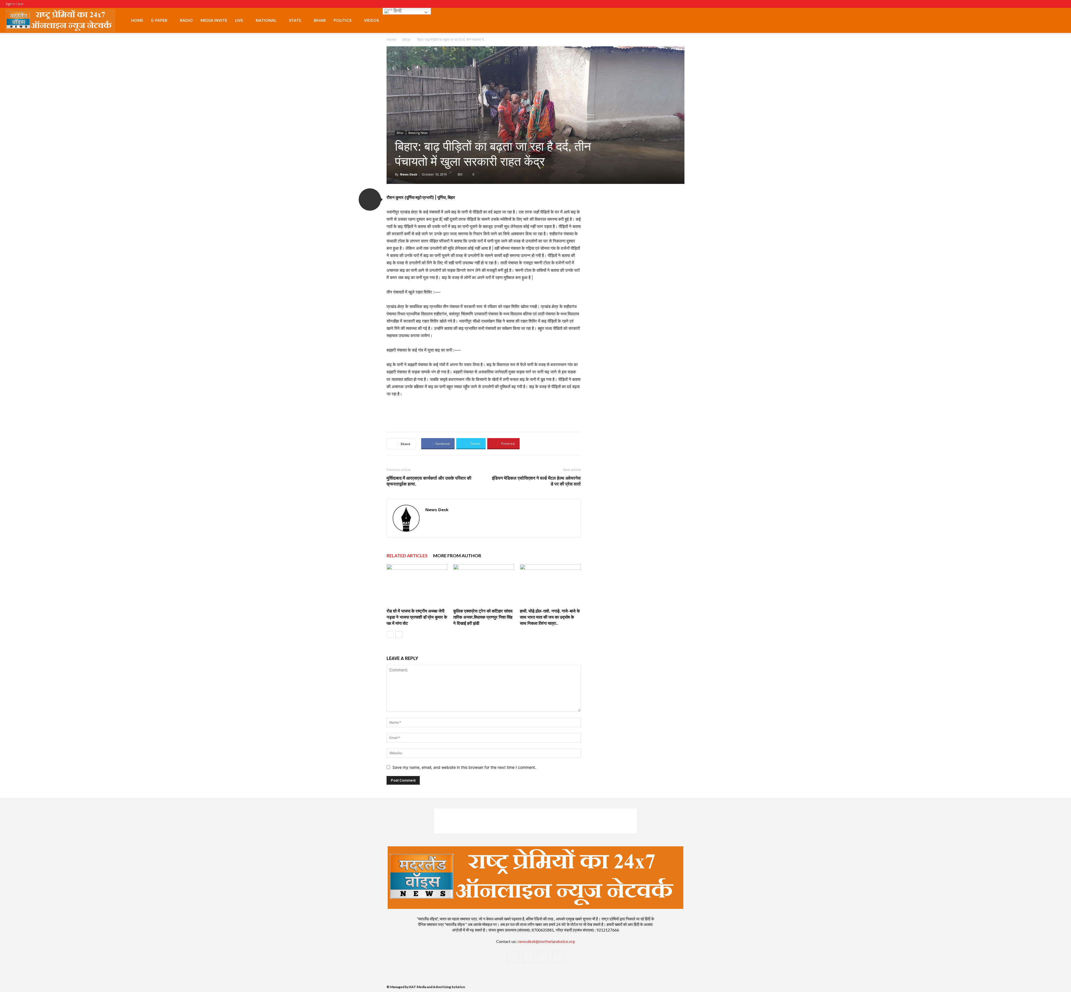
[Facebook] (1033, 4)
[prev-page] (390, 634)
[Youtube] (1061, 4)
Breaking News (418, 133)
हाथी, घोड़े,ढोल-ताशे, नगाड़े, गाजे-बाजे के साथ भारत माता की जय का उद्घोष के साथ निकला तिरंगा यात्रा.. (550, 617)
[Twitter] (1052, 4)
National (266, 20)
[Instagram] (1043, 4)
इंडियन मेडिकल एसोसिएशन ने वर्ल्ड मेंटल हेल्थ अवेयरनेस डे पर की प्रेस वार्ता (536, 481)
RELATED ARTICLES (407, 555)
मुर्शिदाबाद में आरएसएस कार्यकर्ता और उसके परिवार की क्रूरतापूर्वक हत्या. (429, 481)
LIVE (239, 20)
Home (137, 20)
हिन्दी (397, 10)
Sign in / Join (15, 4)
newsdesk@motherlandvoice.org (546, 941)
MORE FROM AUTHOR (457, 555)
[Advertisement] (483, 413)
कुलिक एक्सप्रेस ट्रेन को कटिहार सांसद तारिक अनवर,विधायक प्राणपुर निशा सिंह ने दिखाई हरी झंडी (483, 617)
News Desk (408, 174)
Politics (342, 20)
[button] (1058, 20)
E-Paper (159, 20)
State (295, 20)
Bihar (320, 20)
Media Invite (214, 20)
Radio (186, 20)
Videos (371, 20)
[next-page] (398, 634)
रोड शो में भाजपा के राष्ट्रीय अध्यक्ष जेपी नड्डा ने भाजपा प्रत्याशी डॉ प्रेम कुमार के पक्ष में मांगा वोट (417, 617)
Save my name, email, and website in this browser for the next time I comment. (464, 767)
